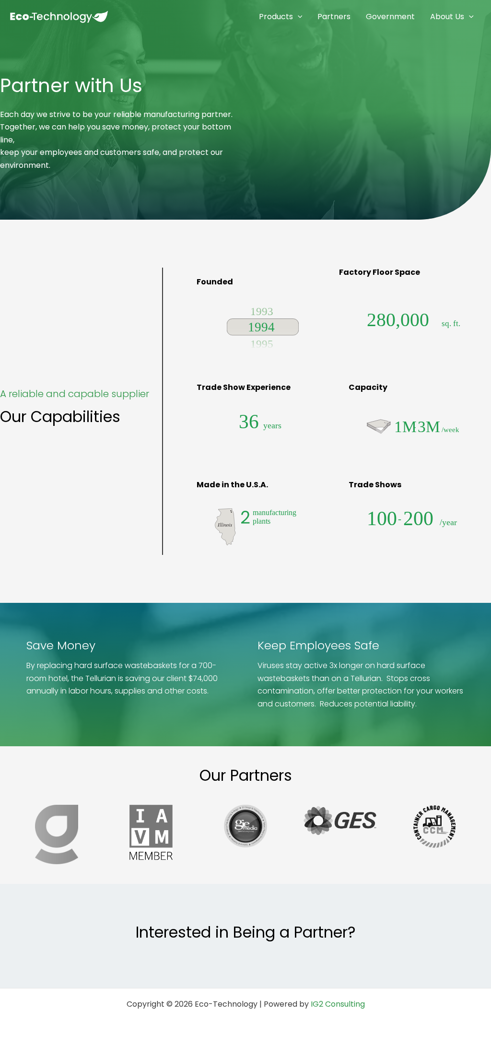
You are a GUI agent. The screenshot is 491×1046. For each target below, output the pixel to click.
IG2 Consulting (338, 1004)
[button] (298, 17)
